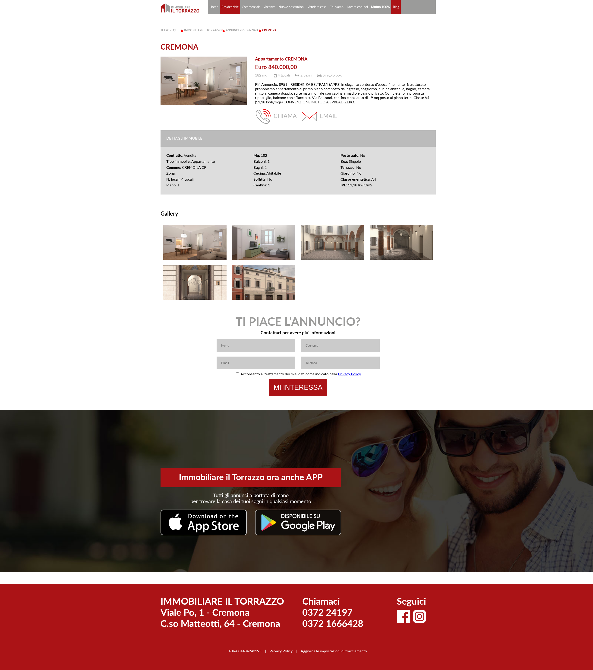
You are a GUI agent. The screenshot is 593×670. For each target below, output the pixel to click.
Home (213, 7)
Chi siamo (337, 7)
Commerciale (251, 7)
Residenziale (230, 7)
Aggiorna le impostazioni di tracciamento (334, 651)
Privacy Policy (349, 374)
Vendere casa (317, 7)
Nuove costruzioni (291, 7)
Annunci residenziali (242, 30)
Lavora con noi (357, 7)
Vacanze (269, 7)
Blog (396, 7)
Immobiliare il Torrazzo (203, 30)
